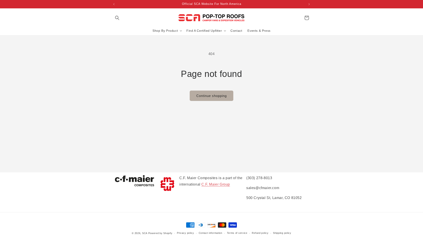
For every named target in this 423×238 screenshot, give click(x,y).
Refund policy (260, 233)
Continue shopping (211, 96)
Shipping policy (282, 233)
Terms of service (237, 233)
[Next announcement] (309, 4)
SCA (144, 233)
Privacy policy (185, 233)
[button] (117, 18)
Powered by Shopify (160, 233)
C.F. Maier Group (215, 184)
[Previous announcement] (114, 4)
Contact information (210, 233)
